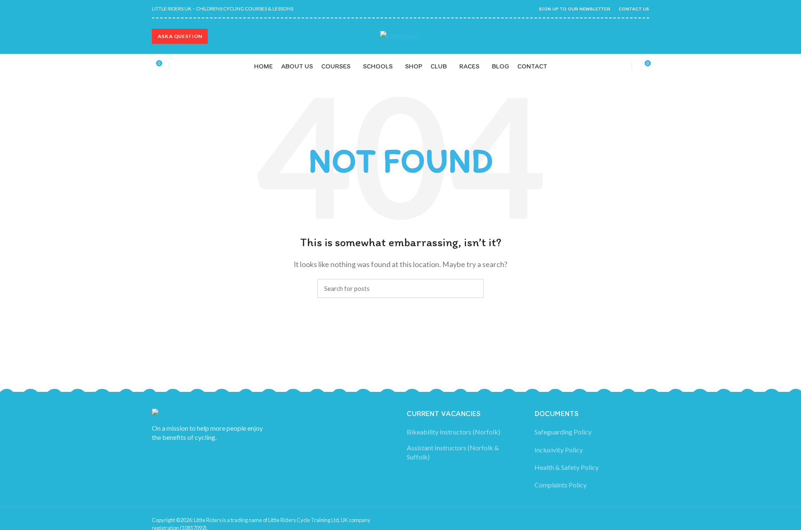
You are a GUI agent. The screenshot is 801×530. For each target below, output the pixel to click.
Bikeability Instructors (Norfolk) (453, 432)
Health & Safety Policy (566, 467)
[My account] (620, 66)
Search (472, 288)
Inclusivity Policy (558, 450)
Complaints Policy (560, 485)
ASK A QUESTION (180, 36)
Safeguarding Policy (563, 432)
